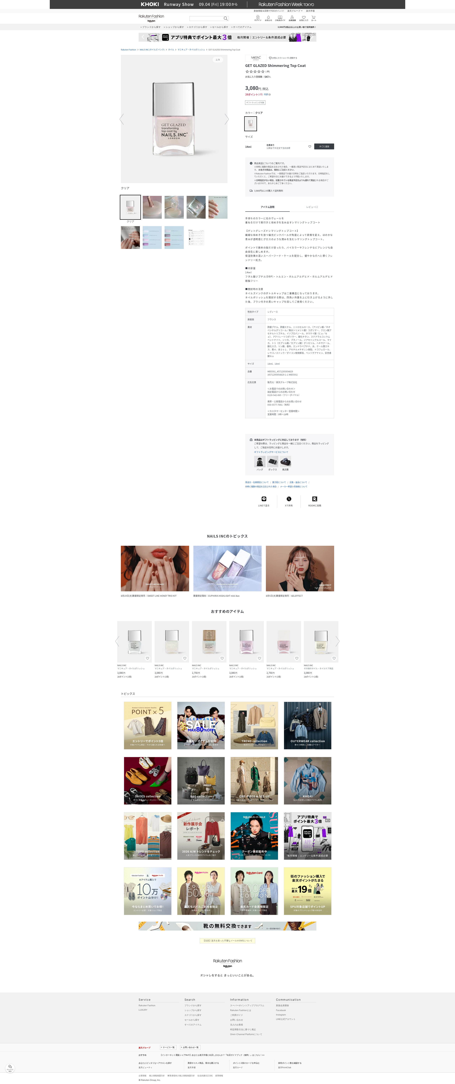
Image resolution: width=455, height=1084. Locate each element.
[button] (174, 119)
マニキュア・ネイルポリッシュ (191, 49)
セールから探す (191, 1019)
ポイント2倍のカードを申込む (246, 1063)
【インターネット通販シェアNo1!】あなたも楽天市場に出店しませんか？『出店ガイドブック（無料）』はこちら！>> (212, 1055)
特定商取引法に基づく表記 (243, 1029)
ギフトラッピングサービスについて (271, 452)
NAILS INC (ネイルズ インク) (152, 49)
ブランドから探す (193, 1005)
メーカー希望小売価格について (293, 486)
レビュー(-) (312, 207)
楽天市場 (310, 10)
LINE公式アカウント (286, 1019)
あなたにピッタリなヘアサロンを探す (155, 1063)
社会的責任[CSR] (205, 1075)
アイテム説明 (267, 207)
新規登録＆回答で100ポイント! (269, 10)
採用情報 (219, 1075)
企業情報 (142, 1075)
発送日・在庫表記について (257, 482)
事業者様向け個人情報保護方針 (181, 1075)
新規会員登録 (282, 1005)
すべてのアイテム (193, 1024)
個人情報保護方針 (157, 1075)
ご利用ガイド (236, 1015)
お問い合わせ (236, 1019)
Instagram (281, 1014)
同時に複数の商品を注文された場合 (261, 486)
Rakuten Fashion (128, 49)
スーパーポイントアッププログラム (247, 1005)
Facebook (281, 1010)
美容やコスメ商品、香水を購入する (203, 1063)
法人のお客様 (236, 1024)
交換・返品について (298, 482)
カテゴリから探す (193, 1015)
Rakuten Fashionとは (240, 1010)
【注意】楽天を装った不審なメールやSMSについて (227, 940)
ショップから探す (193, 1010)
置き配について (279, 482)
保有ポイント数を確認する (290, 1063)
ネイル (171, 49)
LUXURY (143, 1010)
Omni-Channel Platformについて (246, 1034)
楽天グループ (293, 10)
